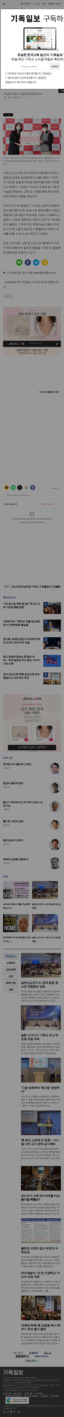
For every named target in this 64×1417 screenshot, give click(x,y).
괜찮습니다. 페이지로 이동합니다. (21, 82)
